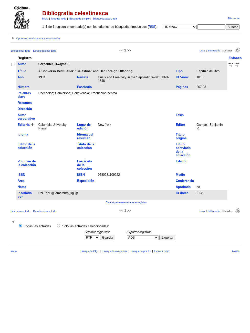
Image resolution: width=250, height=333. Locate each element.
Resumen (25, 103)
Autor (22, 64)
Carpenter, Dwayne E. (54, 64)
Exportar (167, 237)
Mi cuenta (234, 18)
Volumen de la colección (27, 163)
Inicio (45, 18)
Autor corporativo (26, 116)
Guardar (107, 237)
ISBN (81, 174)
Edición (182, 161)
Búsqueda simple (79, 18)
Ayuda (236, 251)
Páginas (182, 87)
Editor (180, 125)
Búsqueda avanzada (105, 18)
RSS (152, 27)
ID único (182, 193)
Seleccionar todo (20, 50)
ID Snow (182, 77)
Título (22, 71)
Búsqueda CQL (90, 251)
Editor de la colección (26, 146)
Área (21, 181)
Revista (82, 77)
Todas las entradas (37, 226)
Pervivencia (80, 93)
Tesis (180, 115)
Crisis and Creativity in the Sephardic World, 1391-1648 (133, 79)
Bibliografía (214, 50)
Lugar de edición (84, 126)
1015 (200, 77)
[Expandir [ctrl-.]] (14, 222)
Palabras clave (24, 94)
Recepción (45, 93)
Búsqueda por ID (141, 251)
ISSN (21, 174)
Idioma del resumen (85, 136)
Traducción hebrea (104, 93)
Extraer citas (161, 251)
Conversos (62, 93)
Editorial (24, 125)
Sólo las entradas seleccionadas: (85, 226)
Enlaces (235, 58)
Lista (202, 50)
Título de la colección (85, 146)
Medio (180, 174)
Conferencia (185, 181)
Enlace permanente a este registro (126, 202)
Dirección (25, 109)
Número (24, 87)
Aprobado (183, 187)
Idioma (23, 134)
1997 (41, 77)
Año (21, 77)
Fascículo (84, 87)
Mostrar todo (58, 18)
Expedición (85, 181)
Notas (22, 187)
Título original (182, 136)
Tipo (179, 71)
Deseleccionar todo (44, 50)
